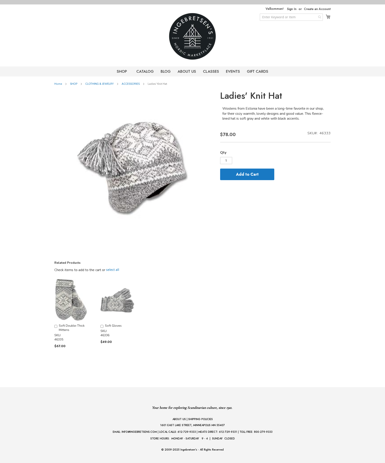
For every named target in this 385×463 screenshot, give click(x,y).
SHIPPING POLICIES (200, 419)
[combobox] (291, 17)
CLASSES (211, 71)
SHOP (122, 71)
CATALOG (145, 71)
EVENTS (233, 71)
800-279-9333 (263, 432)
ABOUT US (187, 71)
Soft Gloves (113, 326)
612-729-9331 (228, 432)
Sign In (292, 9)
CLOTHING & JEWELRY (99, 84)
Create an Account (317, 9)
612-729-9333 (187, 432)
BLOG (166, 71)
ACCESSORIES (131, 84)
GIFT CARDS (257, 71)
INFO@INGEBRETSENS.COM (139, 432)
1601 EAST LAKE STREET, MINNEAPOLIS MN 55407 (192, 425)
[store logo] (192, 36)
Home (58, 84)
